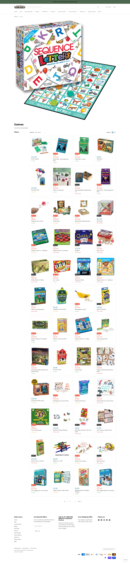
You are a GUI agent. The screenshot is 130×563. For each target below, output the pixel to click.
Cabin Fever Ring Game (37, 309)
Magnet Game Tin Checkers (60, 250)
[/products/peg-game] (106, 146)
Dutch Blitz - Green (80, 159)
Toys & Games (73, 11)
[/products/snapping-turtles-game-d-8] (62, 296)
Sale (21, 11)
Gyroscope (100, 221)
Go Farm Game (57, 370)
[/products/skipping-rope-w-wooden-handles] (84, 477)
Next (79, 501)
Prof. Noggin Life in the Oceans (39, 490)
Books (37, 11)
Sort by (32, 132)
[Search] (98, 7)
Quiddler (77, 250)
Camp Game (56, 221)
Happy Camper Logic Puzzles (61, 490)
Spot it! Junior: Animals (37, 461)
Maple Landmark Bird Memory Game (105, 370)
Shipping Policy (17, 548)
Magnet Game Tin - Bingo (82, 339)
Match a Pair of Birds (80, 461)
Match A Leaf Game (58, 190)
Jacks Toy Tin (100, 250)
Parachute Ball (35, 190)
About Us (82, 11)
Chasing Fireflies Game (37, 401)
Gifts (99, 11)
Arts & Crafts (62, 11)
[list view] (115, 132)
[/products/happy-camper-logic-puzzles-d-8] (62, 477)
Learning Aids (29, 11)
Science (53, 11)
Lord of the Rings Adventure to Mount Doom (39, 370)
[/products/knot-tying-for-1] (40, 146)
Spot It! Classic (101, 461)
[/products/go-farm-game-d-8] (62, 356)
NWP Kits (45, 11)
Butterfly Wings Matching (60, 430)
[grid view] (113, 132)
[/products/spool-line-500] (62, 448)
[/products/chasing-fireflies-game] (40, 387)
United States (108, 549)
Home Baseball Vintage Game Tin (83, 191)
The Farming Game (36, 430)
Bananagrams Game (80, 309)
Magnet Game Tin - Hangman (105, 280)
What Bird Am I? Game (37, 280)
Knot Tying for (35, 159)
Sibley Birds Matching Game (82, 221)
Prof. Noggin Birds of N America (105, 490)
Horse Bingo (78, 370)
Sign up (37, 531)
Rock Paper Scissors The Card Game (83, 431)
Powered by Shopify (18, 552)
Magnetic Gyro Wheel (37, 221)
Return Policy (92, 11)
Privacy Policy (33, 548)
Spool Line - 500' (58, 461)
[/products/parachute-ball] (40, 177)
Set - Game (56, 280)
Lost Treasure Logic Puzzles (104, 430)
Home (16, 11)
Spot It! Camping (101, 309)
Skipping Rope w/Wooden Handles (82, 491)
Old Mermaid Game (80, 401)
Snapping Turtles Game (59, 309)
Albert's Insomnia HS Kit (60, 339)
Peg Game (99, 159)
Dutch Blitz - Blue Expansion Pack (61, 160)
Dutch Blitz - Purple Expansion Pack (105, 191)
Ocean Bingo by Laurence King (105, 401)
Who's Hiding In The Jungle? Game (39, 339)
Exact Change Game (102, 339)
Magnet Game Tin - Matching (39, 250)
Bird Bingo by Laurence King (60, 401)
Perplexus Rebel (79, 280)
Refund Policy (26, 548)
